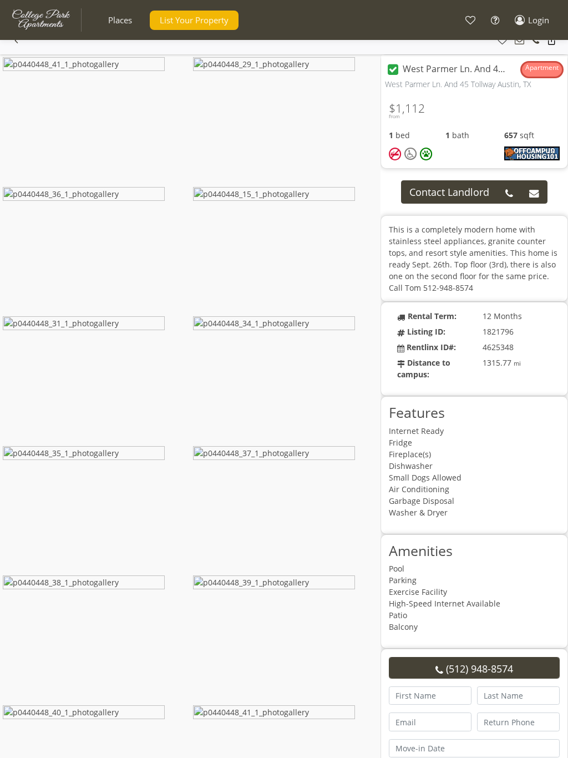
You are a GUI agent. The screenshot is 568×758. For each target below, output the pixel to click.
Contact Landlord (449, 192)
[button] (120, 20)
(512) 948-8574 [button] (478, 668)
